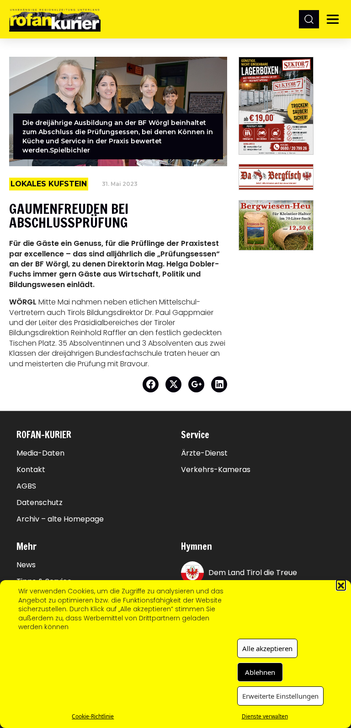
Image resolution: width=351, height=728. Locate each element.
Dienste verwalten (265, 716)
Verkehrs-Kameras (215, 469)
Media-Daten (40, 453)
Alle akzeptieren (267, 648)
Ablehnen (260, 672)
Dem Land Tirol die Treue (252, 572)
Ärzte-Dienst (204, 453)
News (26, 565)
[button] (341, 584)
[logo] (55, 19)
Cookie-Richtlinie (93, 716)
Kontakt (30, 469)
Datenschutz (39, 502)
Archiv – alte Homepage (60, 519)
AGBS (26, 486)
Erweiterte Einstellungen (280, 696)
